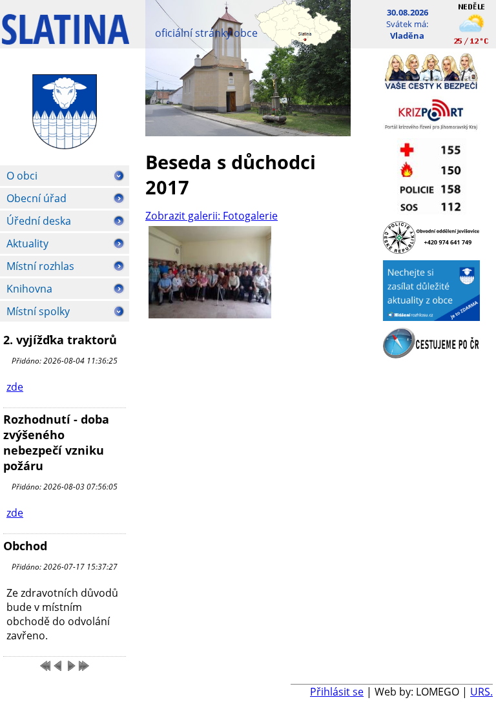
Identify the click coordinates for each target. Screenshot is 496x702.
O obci (21, 176)
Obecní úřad (36, 198)
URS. (481, 692)
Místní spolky (38, 311)
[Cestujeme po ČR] (431, 354)
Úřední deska (38, 221)
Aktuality (27, 243)
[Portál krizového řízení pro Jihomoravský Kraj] (431, 128)
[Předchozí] (58, 666)
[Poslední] (84, 666)
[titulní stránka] (65, 36)
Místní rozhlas (40, 266)
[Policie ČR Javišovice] (431, 250)
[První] (45, 666)
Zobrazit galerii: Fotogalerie (211, 216)
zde (14, 387)
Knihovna (29, 289)
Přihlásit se (337, 692)
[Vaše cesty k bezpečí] (431, 86)
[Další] (71, 666)
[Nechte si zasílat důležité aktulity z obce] (431, 317)
